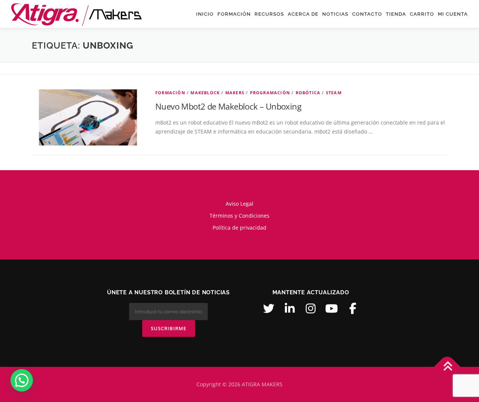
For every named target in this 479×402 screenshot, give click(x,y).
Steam (334, 92)
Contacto (367, 14)
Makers (234, 92)
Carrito (422, 14)
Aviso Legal (239, 203)
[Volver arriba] (447, 367)
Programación (270, 92)
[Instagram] (310, 308)
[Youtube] (331, 308)
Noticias (335, 14)
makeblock (205, 92)
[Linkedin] (289, 308)
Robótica (308, 92)
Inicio (205, 14)
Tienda (396, 14)
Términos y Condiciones (239, 215)
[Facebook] (352, 308)
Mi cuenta (453, 14)
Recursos (269, 14)
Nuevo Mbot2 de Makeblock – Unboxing (228, 106)
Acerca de (303, 14)
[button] (21, 380)
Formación (234, 14)
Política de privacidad (239, 227)
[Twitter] (268, 308)
